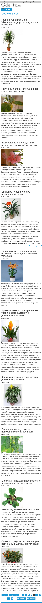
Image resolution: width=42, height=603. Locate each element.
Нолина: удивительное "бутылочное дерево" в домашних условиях (20, 22)
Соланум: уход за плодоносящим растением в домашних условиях (20, 542)
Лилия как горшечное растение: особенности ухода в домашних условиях (19, 253)
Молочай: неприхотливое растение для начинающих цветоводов (21, 481)
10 (36, 595)
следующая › (21, 598)
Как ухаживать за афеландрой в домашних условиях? (19, 378)
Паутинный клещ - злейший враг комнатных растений (19, 90)
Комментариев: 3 (35, 246)
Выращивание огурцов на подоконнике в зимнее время (17, 430)
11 (40, 595)
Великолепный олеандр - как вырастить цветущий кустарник (19, 143)
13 (12, 598)
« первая (4, 595)
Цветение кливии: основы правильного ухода (15, 192)
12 (8, 598)
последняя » (31, 598)
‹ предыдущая (13, 595)
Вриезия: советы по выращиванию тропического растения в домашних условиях (20, 313)
